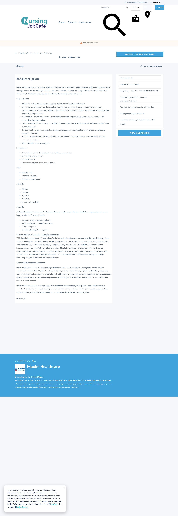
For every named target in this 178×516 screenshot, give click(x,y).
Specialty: (124, 84)
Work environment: (128, 107)
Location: (124, 120)
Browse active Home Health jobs (139, 54)
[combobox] (135, 8)
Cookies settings (22, 507)
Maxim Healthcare (43, 366)
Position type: (126, 97)
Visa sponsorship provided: (131, 113)
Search (159, 7)
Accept (63, 488)
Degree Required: (127, 91)
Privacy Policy (53, 504)
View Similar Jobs (140, 132)
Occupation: (125, 78)
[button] (20, 66)
